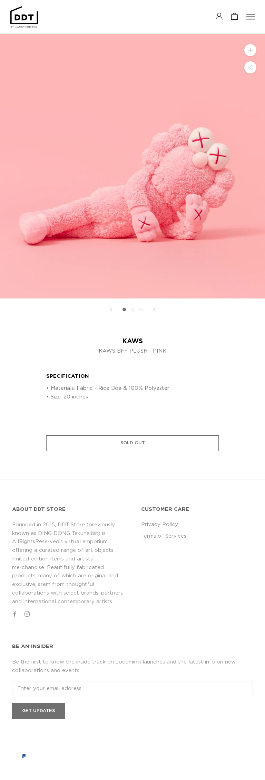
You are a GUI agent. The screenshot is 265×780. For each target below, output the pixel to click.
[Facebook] (14, 614)
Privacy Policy (159, 524)
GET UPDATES (38, 711)
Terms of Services (163, 536)
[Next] (154, 309)
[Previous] (111, 309)
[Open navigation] (250, 17)
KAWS (132, 341)
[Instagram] (27, 614)
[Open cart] (234, 16)
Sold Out (132, 443)
